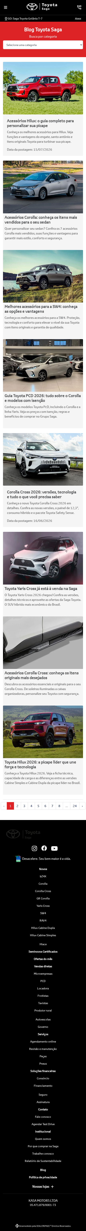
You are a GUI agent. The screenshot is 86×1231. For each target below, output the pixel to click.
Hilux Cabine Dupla (43, 928)
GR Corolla (43, 898)
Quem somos (43, 1139)
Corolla (43, 883)
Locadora (43, 988)
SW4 (43, 913)
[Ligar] (79, 7)
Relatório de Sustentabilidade (43, 1161)
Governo (43, 1027)
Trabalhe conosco (43, 1153)
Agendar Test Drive (43, 1124)
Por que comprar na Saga (43, 1146)
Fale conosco (43, 1117)
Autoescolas (43, 1019)
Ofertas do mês (43, 959)
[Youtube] (52, 848)
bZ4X (43, 876)
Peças (43, 1056)
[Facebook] (43, 848)
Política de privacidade (43, 1177)
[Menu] (5, 7)
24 (75, 806)
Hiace (43, 944)
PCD (43, 981)
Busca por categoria (43, 36)
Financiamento (43, 1085)
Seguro (43, 1094)
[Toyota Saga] (42, 6)
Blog (43, 1170)
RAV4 (43, 920)
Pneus (43, 1063)
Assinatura (43, 1102)
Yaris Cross (43, 906)
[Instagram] (33, 848)
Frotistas (43, 996)
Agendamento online (43, 1041)
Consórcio (43, 1078)
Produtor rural (43, 1010)
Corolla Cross (43, 891)
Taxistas (43, 1003)
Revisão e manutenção (43, 1049)
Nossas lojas (40, 1186)
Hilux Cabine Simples (43, 935)
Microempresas (43, 973)
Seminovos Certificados (43, 951)
